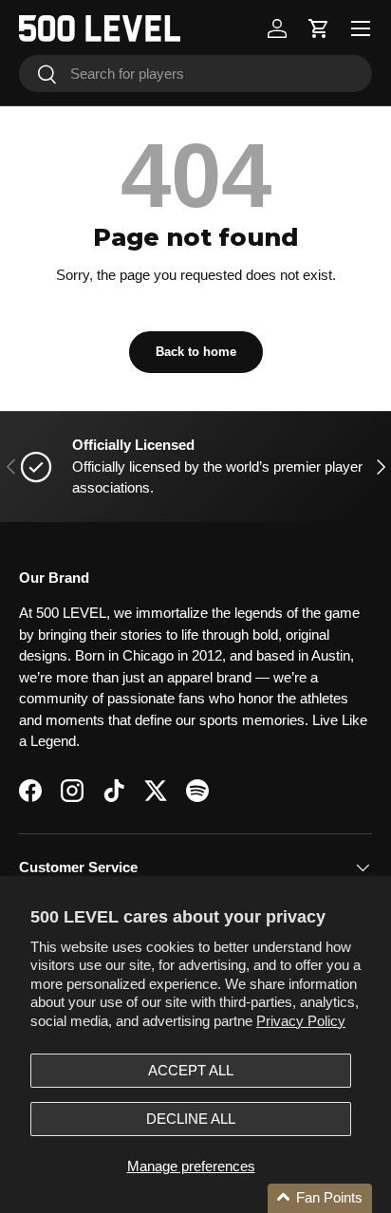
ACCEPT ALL (190, 1070)
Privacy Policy (300, 1021)
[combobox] (195, 73)
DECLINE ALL (190, 1118)
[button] (319, 28)
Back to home (196, 352)
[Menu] (361, 28)
